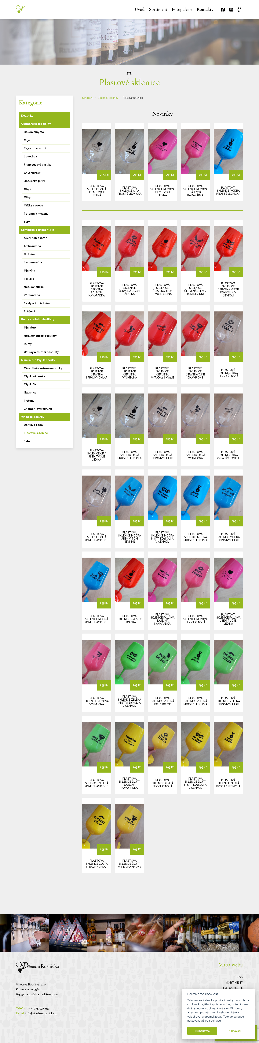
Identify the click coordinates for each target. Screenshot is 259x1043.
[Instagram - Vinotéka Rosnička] (30, 933)
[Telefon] (240, 9)
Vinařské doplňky (108, 97)
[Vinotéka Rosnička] (20, 9)
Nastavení (235, 1030)
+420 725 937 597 (38, 1008)
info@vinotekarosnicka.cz (41, 1013)
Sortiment (87, 97)
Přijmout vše (202, 1030)
